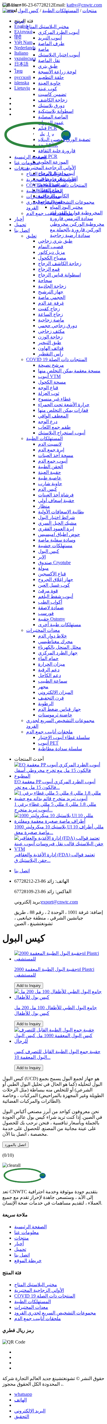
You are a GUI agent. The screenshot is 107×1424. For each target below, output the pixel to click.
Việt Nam (23, 42)
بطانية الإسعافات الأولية (61, 511)
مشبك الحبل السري (57, 523)
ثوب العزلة (48, 393)
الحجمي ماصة (51, 297)
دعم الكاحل (49, 675)
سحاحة (45, 280)
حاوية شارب (50, 483)
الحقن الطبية (50, 466)
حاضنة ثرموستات (55, 714)
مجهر (43, 686)
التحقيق (21, 1416)
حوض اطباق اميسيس (59, 534)
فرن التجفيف (51, 697)
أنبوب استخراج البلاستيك (61, 432)
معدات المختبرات (43, 196)
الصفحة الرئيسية (30, 156)
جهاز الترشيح (50, 291)
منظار (44, 506)
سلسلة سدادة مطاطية (60, 748)
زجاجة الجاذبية (52, 286)
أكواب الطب (50, 602)
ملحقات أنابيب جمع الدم (49, 213)
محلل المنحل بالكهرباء (59, 647)
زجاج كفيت (49, 308)
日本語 (21, 64)
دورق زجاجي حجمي (57, 325)
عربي (19, 20)
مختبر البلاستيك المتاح (47, 173)
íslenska (21, 82)
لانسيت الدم (50, 444)
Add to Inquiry (29, 985)
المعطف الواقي (53, 415)
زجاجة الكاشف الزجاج (59, 263)
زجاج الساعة (50, 314)
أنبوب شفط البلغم (55, 596)
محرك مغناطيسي (55, 641)
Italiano (21, 53)
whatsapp (23, 1394)
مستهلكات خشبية (55, 545)
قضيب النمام (50, 246)
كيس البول (48, 551)
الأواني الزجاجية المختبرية (51, 179)
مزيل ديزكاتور (51, 252)
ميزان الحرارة (51, 664)
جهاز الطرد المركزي (58, 652)
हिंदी (17, 36)
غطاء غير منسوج (54, 398)
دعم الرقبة (48, 669)
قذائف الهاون (51, 348)
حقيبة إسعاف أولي (56, 500)
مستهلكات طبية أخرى (59, 624)
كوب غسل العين (54, 585)
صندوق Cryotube (54, 562)
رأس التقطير (50, 353)
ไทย (18, 71)
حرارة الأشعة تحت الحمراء (63, 404)
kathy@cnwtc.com (84, 4)
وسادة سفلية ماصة (56, 539)
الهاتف (20, 1399)
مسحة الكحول (52, 382)
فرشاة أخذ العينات (56, 494)
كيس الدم (47, 489)
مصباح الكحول (52, 257)
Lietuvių (22, 88)
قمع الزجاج (49, 269)
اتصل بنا (22, 230)
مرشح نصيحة (51, 365)
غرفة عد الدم (51, 303)
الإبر (42, 556)
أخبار (19, 218)
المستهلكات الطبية (44, 190)
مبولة (43, 568)
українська (25, 58)
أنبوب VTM (49, 376)
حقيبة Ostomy (51, 618)
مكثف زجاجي (51, 331)
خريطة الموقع (28, 1260)
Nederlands (25, 47)
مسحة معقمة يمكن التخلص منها (69, 370)
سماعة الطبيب (52, 680)
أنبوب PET (48, 743)
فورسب (46, 613)
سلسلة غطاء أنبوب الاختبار (64, 737)
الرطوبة (46, 703)
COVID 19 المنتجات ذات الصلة (56, 185)
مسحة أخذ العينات (55, 455)
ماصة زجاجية (51, 319)
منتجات (21, 168)
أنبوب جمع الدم (52, 460)
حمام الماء (48, 658)
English (21, 26)
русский (22, 77)
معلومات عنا (26, 162)
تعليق (31, 235)
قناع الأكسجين (52, 573)
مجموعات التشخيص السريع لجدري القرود (55, 1312)
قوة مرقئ (48, 590)
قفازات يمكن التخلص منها (63, 410)
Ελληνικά (23, 31)
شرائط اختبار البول (56, 517)
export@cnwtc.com (59, 901)
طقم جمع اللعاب (54, 427)
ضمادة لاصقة (51, 607)
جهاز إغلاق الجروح (55, 579)
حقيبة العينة (49, 472)
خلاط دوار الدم (52, 635)
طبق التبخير (49, 342)
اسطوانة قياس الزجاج (59, 274)
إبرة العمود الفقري (56, 528)
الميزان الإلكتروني (55, 692)
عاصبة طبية (50, 477)
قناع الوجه (48, 387)
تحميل (20, 224)
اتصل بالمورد (15, 1145)
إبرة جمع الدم (51, 449)
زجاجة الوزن (50, 336)
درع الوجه (47, 421)
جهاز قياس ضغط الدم (59, 709)
